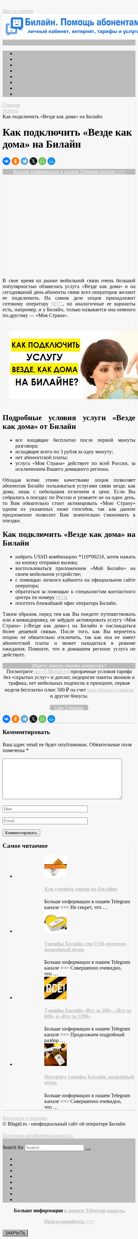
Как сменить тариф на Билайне (80, 889)
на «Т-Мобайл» (51, 671)
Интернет (26, 82)
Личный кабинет (34, 88)
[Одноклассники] (15, 161)
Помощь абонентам (36, 94)
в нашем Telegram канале (93, 1210)
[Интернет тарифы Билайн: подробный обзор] (55, 1064)
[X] (33, 161)
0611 (61, 597)
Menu (14, 42)
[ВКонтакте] (6, 161)
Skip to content (18, 11)
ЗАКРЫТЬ (15, 1233)
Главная (24, 53)
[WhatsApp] (42, 161)
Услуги (23, 76)
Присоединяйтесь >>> (69, 1221)
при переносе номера (110, 689)
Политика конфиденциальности (38, 1135)
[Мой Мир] (51, 161)
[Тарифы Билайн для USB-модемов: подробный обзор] (55, 931)
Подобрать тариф (34, 65)
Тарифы (24, 70)
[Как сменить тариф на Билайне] (55, 876)
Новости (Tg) (30, 59)
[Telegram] (24, 161)
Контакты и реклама (25, 1118)
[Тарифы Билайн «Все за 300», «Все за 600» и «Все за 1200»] (55, 997)
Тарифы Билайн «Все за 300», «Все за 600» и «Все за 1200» (87, 1013)
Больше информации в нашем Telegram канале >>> (69, 171)
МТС (57, 303)
